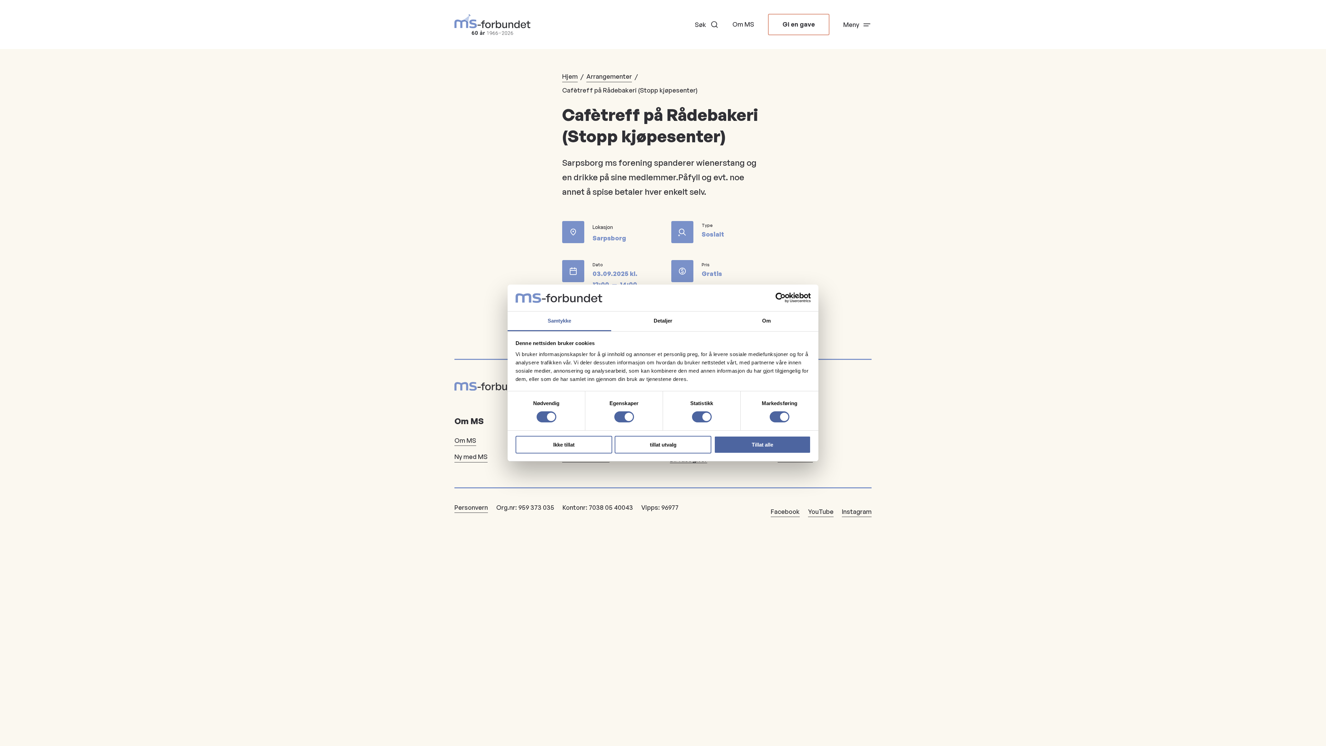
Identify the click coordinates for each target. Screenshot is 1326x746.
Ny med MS (471, 456)
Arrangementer (609, 76)
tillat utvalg (663, 445)
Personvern (471, 507)
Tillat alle (762, 445)
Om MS (743, 24)
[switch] (624, 416)
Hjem (570, 76)
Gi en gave (798, 24)
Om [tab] (766, 321)
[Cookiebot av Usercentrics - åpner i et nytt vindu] (780, 298)
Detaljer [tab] (663, 321)
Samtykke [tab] (559, 321)
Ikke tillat (564, 445)
